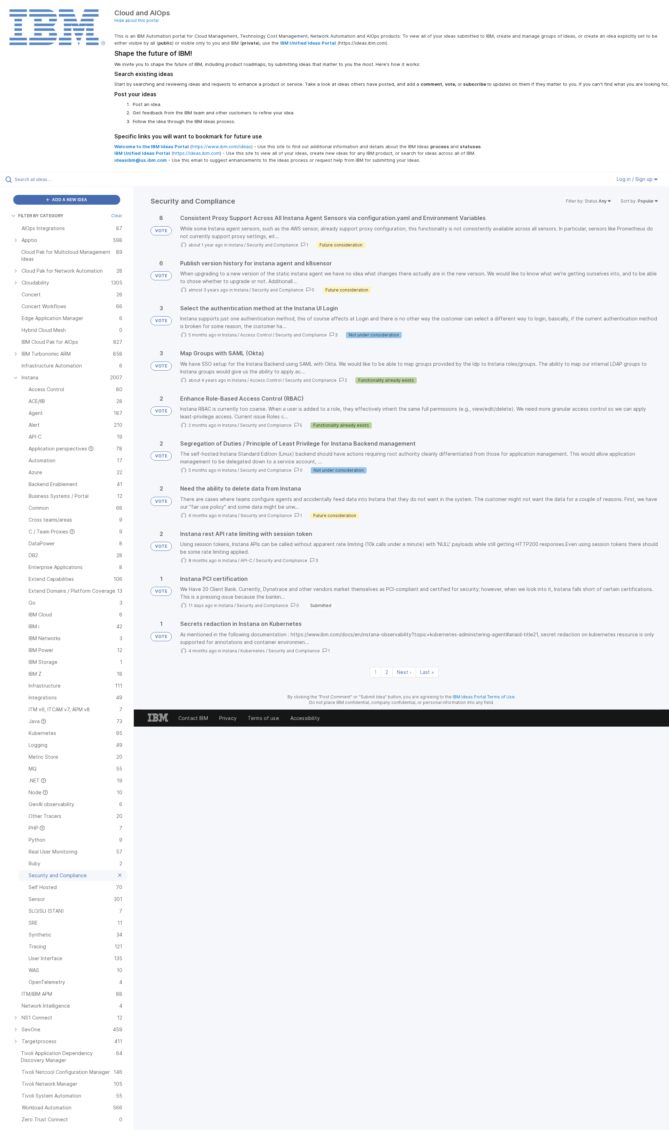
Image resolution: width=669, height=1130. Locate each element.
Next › (404, 672)
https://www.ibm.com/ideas (221, 146)
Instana (236, 245)
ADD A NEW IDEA (69, 199)
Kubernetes (252, 650)
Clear (116, 215)
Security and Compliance (272, 245)
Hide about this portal (136, 20)
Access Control (256, 335)
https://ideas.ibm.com (196, 153)
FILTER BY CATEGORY (40, 215)
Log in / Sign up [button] (635, 179)
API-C (246, 560)
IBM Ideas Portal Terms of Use (484, 696)
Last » (427, 672)
